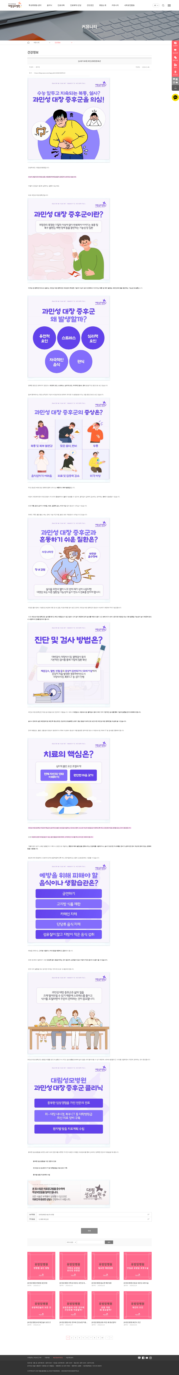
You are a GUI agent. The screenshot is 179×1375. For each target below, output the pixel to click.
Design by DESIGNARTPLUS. (70, 1371)
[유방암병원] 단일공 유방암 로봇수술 (136, 1283)
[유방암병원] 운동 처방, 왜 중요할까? (104, 1322)
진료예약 (175, 45)
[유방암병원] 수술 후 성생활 (46, 1214)
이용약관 (47, 1357)
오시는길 (175, 74)
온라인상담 (175, 60)
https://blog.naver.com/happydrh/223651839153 (49, 73)
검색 (109, 1242)
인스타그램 (174, 82)
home (28, 42)
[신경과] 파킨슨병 (43, 1219)
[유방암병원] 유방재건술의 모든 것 (39, 1322)
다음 (107, 1337)
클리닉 (175, 67)
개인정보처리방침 (58, 1357)
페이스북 (176, 79)
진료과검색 (175, 53)
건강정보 (57, 42)
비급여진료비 (69, 1357)
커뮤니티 (36, 42)
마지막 (111, 1337)
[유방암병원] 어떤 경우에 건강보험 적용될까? (73, 1322)
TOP (175, 88)
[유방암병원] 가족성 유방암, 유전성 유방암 (73, 1283)
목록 (89, 1231)
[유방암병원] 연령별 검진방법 (37, 1283)
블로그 (174, 79)
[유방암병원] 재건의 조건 (132, 1322)
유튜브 (176, 82)
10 (102, 1338)
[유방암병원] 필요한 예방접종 (102, 1283)
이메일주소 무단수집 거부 (34, 1357)
